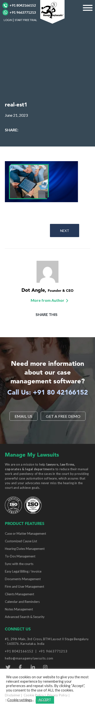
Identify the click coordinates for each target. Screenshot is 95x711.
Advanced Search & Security (25, 617)
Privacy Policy (57, 695)
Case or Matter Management (25, 533)
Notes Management (19, 609)
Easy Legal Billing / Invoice (23, 571)
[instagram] (45, 667)
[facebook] (20, 667)
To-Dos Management (20, 556)
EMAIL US (24, 416)
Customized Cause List (21, 541)
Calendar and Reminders (22, 602)
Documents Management (23, 579)
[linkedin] (33, 667)
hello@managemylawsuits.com (29, 658)
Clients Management (19, 594)
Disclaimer (12, 695)
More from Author (47, 300)
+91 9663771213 (23, 12)
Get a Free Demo (63, 416)
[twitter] (8, 667)
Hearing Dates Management (25, 549)
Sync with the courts (19, 564)
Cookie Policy (34, 695)
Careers (43, 700)
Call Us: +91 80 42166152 (47, 393)
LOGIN (8, 19)
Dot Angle (33, 290)
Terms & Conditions (19, 700)
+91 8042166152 (23, 5)
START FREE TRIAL (26, 19)
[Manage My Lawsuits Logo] (52, 11)
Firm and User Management (24, 586)
